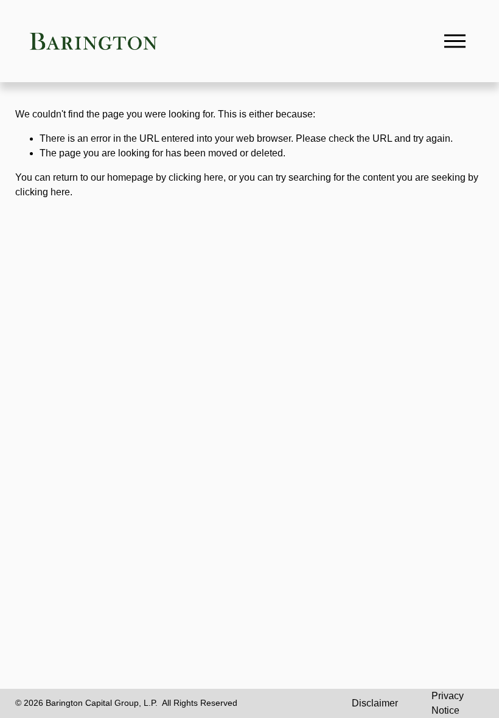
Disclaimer (375, 703)
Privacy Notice (447, 703)
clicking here (196, 177)
